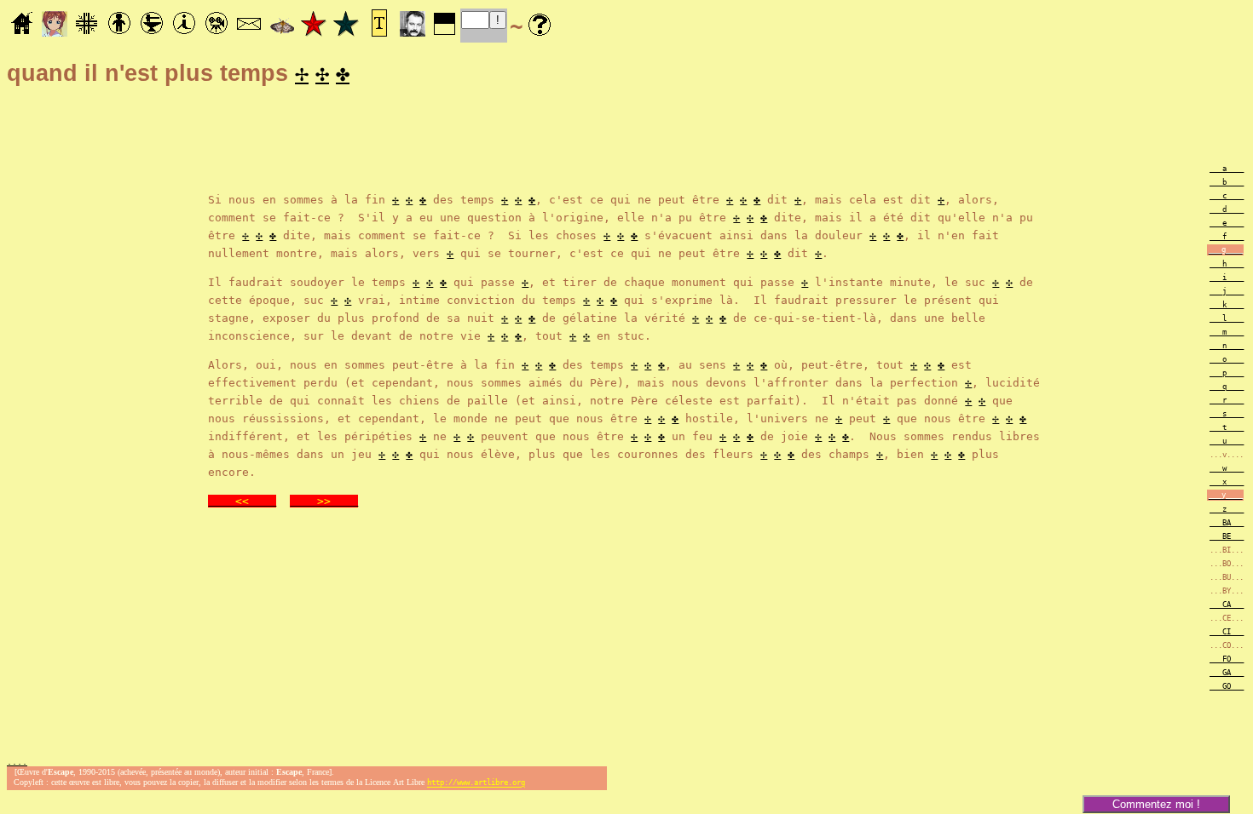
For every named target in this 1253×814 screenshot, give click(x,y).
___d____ (1227, 209)
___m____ (1227, 332)
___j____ (1227, 291)
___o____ (1227, 359)
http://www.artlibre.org (476, 783)
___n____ (1227, 345)
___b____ (1227, 182)
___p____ (1227, 373)
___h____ (1227, 264)
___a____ (1227, 168)
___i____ (1227, 277)
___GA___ (1227, 672)
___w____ (1227, 468)
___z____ (1227, 509)
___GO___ (1227, 686)
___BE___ (1227, 536)
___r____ (1227, 400)
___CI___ (1227, 632)
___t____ (1227, 427)
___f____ (1227, 236)
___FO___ (1227, 659)
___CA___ (1227, 604)
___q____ (1227, 386)
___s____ (1227, 414)
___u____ (1227, 441)
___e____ (1227, 223)
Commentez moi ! (1156, 804)
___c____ (1227, 196)
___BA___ (1227, 523)
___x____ (1227, 482)
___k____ (1227, 305)
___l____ (1227, 318)
